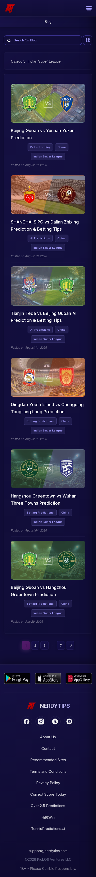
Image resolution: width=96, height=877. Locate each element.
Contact (48, 748)
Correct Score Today (48, 794)
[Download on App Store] (48, 678)
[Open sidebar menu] (87, 40)
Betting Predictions (40, 421)
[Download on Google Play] (17, 678)
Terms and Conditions (48, 771)
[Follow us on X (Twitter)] (55, 721)
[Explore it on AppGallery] (78, 678)
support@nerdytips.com (48, 851)
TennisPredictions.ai (48, 828)
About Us (48, 737)
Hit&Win (48, 817)
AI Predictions (40, 238)
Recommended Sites (48, 759)
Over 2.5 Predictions (48, 805)
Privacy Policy (48, 782)
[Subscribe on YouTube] (69, 721)
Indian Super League (48, 156)
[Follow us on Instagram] (40, 721)
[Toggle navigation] (89, 8)
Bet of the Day (40, 147)
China (62, 147)
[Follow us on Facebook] (26, 721)
